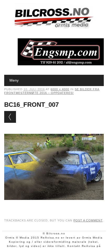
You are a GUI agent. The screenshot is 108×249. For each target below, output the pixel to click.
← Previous (10, 117)
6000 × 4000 (60, 89)
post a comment (87, 220)
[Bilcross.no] (54, 27)
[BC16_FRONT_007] (54, 205)
